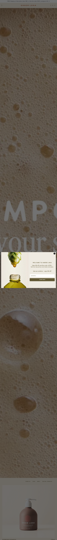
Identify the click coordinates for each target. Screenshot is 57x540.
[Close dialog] (54, 253)
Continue (42, 279)
